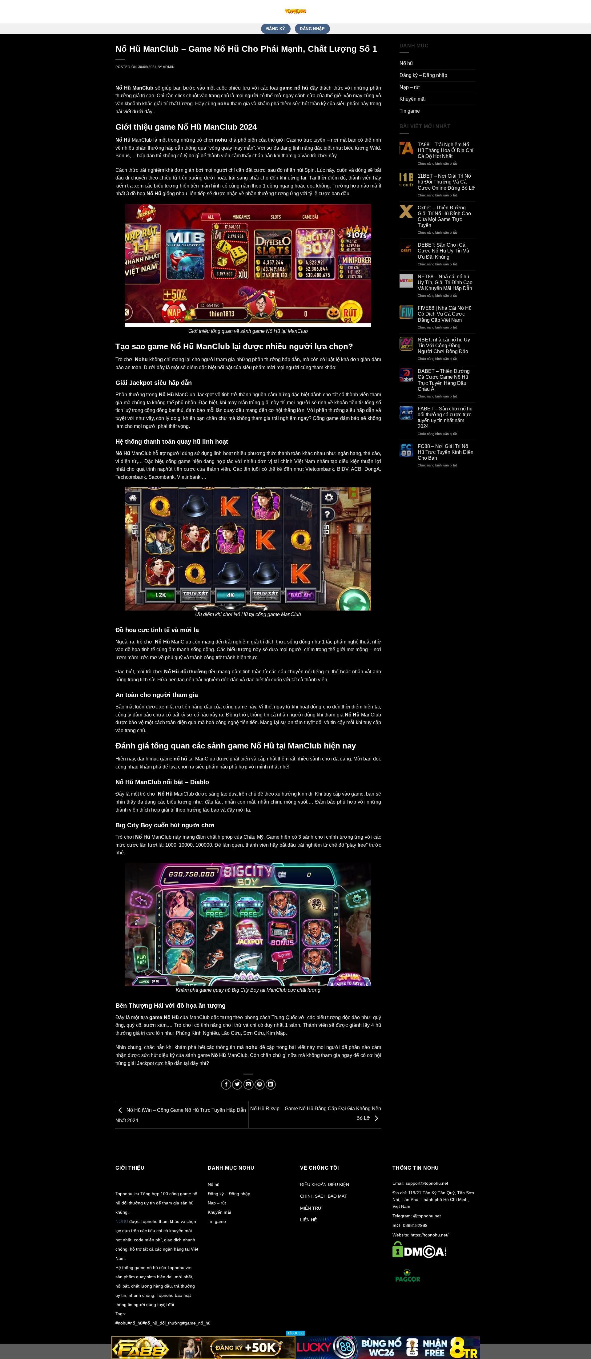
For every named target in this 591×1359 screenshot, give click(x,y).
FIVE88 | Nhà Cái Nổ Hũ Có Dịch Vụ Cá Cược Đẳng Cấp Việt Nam (445, 313)
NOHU (121, 1221)
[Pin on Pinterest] (260, 1084)
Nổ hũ (406, 63)
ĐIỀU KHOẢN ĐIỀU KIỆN (324, 1184)
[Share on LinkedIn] (271, 1084)
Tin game (410, 111)
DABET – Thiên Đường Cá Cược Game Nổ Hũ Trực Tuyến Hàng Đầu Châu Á (444, 380)
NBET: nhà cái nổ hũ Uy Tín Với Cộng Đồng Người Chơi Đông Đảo (444, 345)
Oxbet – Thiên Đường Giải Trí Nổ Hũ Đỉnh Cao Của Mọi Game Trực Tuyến (444, 216)
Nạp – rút (410, 87)
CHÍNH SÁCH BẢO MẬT (323, 1196)
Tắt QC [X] (295, 1333)
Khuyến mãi (413, 99)
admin (169, 67)
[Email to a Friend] (248, 1084)
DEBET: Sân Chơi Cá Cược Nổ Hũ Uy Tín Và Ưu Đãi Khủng (443, 250)
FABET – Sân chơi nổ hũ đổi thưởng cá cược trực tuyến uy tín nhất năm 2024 (445, 417)
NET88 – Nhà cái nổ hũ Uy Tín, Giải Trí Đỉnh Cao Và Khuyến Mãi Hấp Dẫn (445, 282)
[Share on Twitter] (237, 1084)
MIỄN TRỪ (311, 1208)
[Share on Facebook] (226, 1084)
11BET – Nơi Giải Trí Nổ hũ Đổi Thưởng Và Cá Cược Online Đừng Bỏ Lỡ (446, 181)
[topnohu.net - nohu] (296, 11)
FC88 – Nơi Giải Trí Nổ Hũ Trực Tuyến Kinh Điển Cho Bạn (445, 452)
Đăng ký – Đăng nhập (423, 75)
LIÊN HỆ (308, 1219)
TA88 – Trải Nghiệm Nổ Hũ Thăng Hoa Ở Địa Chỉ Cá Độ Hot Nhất (445, 150)
